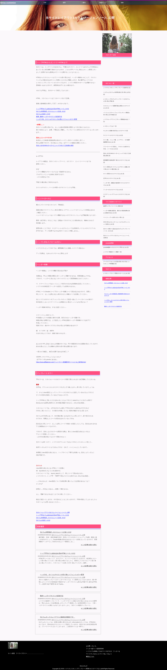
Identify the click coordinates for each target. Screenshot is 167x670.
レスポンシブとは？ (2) (109, 126)
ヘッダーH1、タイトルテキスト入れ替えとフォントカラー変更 (56, 119)
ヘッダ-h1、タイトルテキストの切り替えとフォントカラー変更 (62, 574)
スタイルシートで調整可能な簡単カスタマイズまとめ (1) (116, 107)
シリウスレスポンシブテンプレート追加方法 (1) (116, 87)
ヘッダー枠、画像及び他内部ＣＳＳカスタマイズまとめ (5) (116, 184)
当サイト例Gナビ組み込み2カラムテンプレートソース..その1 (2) (116, 230)
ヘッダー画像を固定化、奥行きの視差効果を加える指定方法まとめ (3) (116, 212)
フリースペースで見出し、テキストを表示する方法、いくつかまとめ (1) (116, 148)
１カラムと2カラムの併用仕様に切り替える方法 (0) (116, 93)
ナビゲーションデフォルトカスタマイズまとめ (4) (116, 195)
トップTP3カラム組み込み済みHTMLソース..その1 (52, 109)
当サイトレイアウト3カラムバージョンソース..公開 (80, 17)
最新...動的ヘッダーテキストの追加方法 (49, 116)
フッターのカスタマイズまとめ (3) (113, 189)
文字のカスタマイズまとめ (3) (111, 178)
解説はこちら (90, 656)
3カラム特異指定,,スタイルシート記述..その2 (116, 283)
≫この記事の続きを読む (89, 545)
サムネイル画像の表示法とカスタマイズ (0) (115, 130)
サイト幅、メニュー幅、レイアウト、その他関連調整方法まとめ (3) (116, 141)
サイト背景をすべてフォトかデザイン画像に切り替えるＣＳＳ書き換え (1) (116, 168)
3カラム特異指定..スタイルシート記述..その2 (50, 111)
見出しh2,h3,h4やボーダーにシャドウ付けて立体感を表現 (54, 145)
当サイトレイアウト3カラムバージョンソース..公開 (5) (116, 237)
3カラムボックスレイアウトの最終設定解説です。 (57, 617)
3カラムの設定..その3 (43, 114)
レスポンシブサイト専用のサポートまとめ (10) (116, 273)
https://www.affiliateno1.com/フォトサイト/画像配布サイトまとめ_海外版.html (61, 362)
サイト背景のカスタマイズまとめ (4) (113, 173)
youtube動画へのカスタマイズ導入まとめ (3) (115, 247)
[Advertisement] (68, 46)
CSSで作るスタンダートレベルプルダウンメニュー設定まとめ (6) (116, 223)
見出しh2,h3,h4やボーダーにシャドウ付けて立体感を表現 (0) (117, 154)
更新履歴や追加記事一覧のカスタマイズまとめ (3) (116, 161)
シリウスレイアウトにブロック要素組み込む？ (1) (116, 120)
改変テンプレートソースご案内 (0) (113, 206)
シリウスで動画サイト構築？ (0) (112, 252)
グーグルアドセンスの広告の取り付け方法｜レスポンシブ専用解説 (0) (116, 263)
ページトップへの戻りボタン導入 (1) (113, 217)
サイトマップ (83, 666)
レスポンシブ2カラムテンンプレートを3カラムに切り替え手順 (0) (116, 100)
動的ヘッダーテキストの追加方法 (51, 596)
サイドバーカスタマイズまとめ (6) (113, 135)
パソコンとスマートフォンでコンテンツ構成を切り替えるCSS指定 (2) (116, 114)
